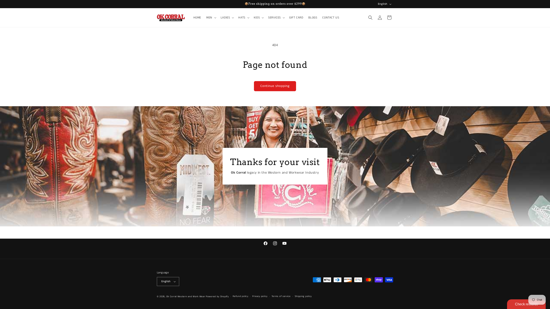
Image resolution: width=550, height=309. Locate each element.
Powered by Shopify (217, 296)
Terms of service (281, 296)
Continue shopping (275, 86)
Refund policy (240, 296)
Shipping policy (303, 296)
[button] (211, 17)
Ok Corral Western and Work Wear (185, 296)
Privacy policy (259, 296)
